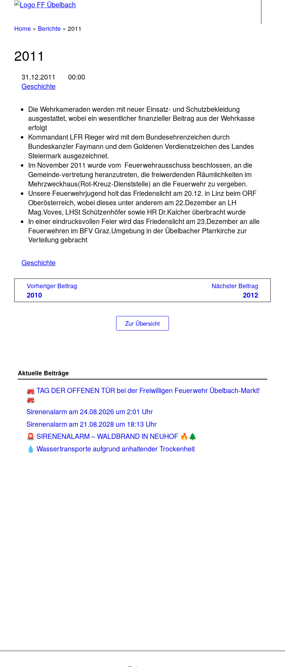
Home (22, 28)
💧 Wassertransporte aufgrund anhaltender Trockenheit (110, 448)
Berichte (49, 28)
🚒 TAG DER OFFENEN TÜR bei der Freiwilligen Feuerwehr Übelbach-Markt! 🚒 (143, 394)
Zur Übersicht (142, 323)
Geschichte (39, 86)
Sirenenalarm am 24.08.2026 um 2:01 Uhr (90, 411)
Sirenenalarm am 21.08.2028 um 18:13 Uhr (91, 423)
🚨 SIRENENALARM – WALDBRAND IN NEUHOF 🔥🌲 (111, 436)
